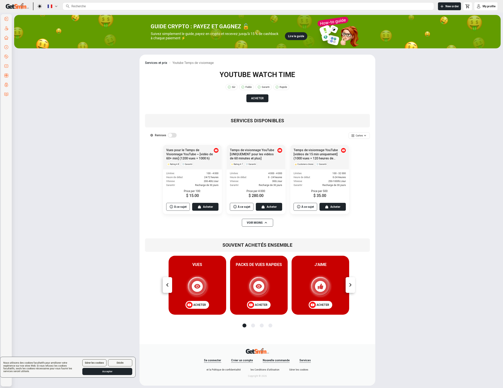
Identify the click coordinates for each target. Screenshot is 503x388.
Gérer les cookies (94, 362)
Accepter (107, 371)
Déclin (120, 362)
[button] (359, 135)
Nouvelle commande (276, 360)
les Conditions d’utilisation (265, 369)
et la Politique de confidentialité (224, 369)
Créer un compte (242, 360)
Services (305, 360)
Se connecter (212, 360)
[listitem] (6, 19)
